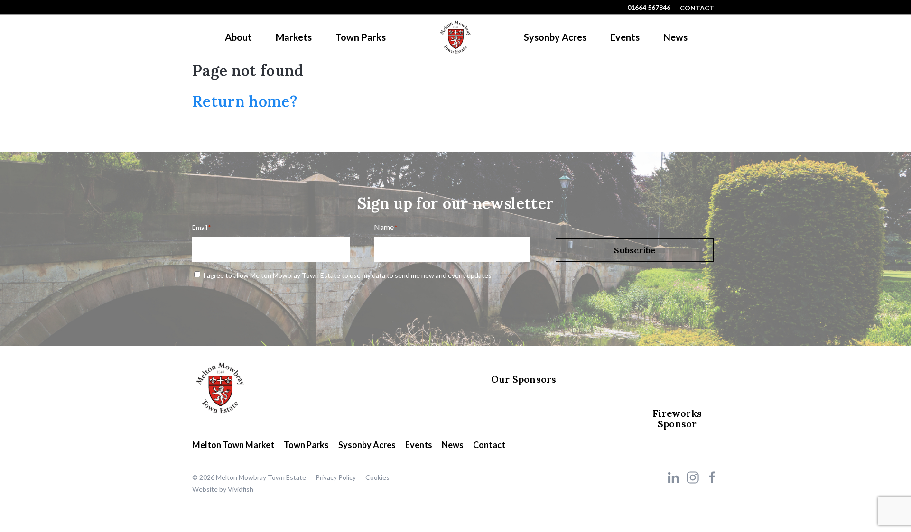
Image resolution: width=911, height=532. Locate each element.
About (238, 37)
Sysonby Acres (555, 37)
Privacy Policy (336, 477)
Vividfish (240, 489)
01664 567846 (648, 7)
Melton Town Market (233, 445)
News (675, 37)
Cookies (377, 477)
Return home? (244, 101)
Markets (294, 37)
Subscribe (634, 250)
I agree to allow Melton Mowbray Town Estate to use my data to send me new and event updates (347, 275)
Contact (697, 8)
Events (625, 37)
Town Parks (360, 37)
